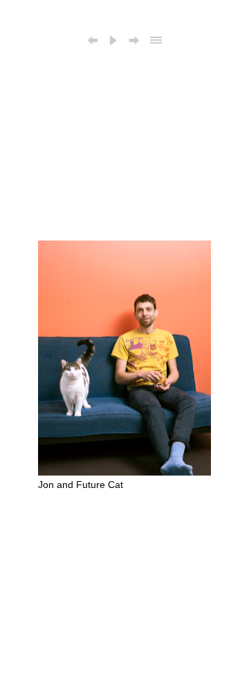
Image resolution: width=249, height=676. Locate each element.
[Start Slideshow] (113, 41)
